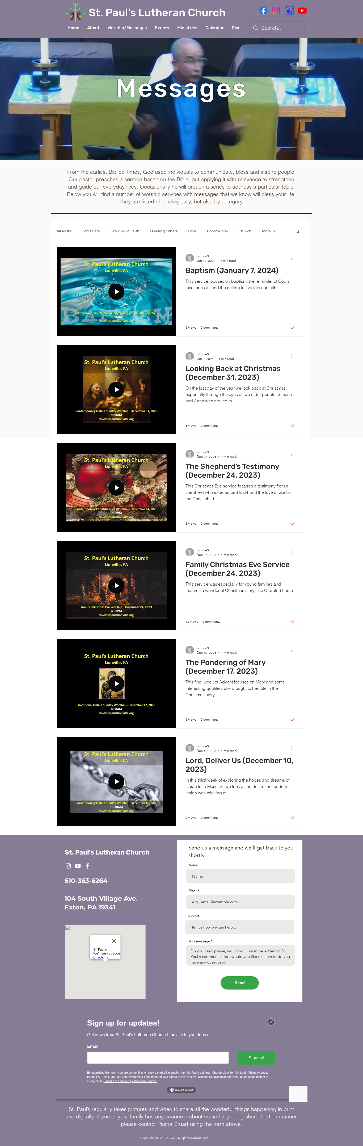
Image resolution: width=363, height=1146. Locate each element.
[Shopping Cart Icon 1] (289, 10)
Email (193, 890)
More (266, 231)
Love (192, 231)
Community (217, 231)
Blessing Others (164, 231)
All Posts (64, 231)
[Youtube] (302, 10)
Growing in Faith (125, 231)
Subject (193, 916)
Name (193, 865)
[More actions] (293, 258)
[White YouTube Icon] (77, 865)
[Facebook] (263, 10)
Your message (199, 941)
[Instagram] (276, 10)
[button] (93, 28)
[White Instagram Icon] (68, 865)
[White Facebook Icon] (87, 865)
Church (245, 231)
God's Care (91, 231)
